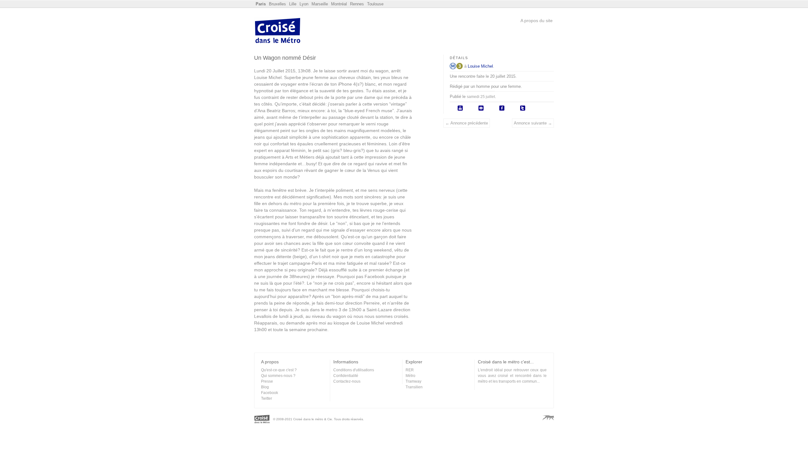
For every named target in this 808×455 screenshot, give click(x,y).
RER (410, 370)
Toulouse (375, 4)
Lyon (304, 4)
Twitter (266, 398)
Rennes (357, 4)
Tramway (413, 381)
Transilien (414, 387)
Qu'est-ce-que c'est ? (279, 370)
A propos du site (536, 20)
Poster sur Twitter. (522, 108)
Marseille (320, 4)
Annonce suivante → (533, 123)
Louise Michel (480, 66)
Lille (292, 4)
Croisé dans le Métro (277, 31)
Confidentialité (345, 375)
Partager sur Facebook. (501, 108)
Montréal (339, 4)
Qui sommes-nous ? (278, 375)
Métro (453, 66)
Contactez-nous (346, 381)
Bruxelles (277, 4)
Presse (267, 381)
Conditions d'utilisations (353, 370)
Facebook (269, 393)
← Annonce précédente (466, 123)
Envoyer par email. (481, 108)
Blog (265, 387)
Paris (261, 4)
